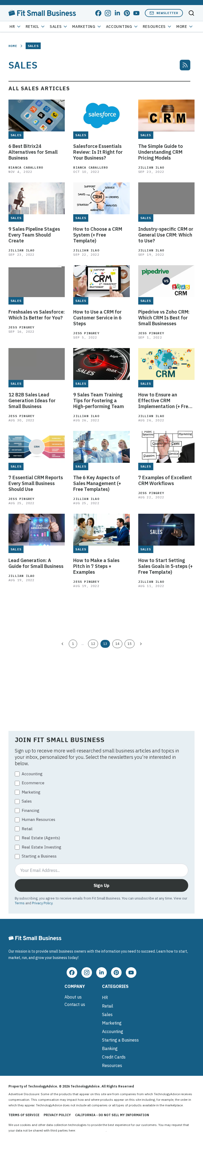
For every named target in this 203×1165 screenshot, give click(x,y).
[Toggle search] (191, 13)
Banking (110, 1048)
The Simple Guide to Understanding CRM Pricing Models (160, 152)
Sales (56, 26)
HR (12, 26)
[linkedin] (117, 13)
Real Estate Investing (41, 847)
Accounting (119, 26)
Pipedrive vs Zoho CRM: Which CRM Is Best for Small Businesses (164, 318)
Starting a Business (39, 856)
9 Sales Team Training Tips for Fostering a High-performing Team (98, 400)
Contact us (74, 1004)
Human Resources (38, 819)
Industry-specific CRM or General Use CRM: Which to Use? (165, 235)
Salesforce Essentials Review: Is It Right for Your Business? (98, 152)
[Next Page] (141, 644)
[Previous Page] (62, 644)
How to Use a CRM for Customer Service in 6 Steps (97, 318)
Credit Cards (114, 1057)
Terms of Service (23, 1115)
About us (73, 997)
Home (12, 46)
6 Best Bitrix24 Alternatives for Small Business (33, 152)
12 (93, 643)
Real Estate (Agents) (41, 837)
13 (105, 643)
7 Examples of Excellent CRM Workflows (165, 480)
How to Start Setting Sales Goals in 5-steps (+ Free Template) (165, 566)
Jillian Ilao (151, 167)
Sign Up (102, 885)
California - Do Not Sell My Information (112, 1115)
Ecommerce (33, 782)
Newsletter (167, 13)
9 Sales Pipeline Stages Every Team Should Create (34, 235)
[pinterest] (127, 13)
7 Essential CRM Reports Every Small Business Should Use (35, 483)
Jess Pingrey (21, 327)
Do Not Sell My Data (91, 1130)
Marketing (83, 26)
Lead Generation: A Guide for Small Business (35, 563)
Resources (112, 1065)
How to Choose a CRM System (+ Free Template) (97, 235)
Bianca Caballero (25, 167)
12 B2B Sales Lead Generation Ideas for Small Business (32, 400)
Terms (20, 903)
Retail (32, 26)
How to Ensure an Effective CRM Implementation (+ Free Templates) (164, 400)
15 (129, 643)
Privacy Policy (42, 903)
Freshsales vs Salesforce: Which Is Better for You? (36, 315)
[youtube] (136, 13)
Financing (30, 810)
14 (117, 643)
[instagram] (108, 13)
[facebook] (98, 13)
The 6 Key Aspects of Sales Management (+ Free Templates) (97, 483)
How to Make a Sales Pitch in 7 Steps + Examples (96, 566)
